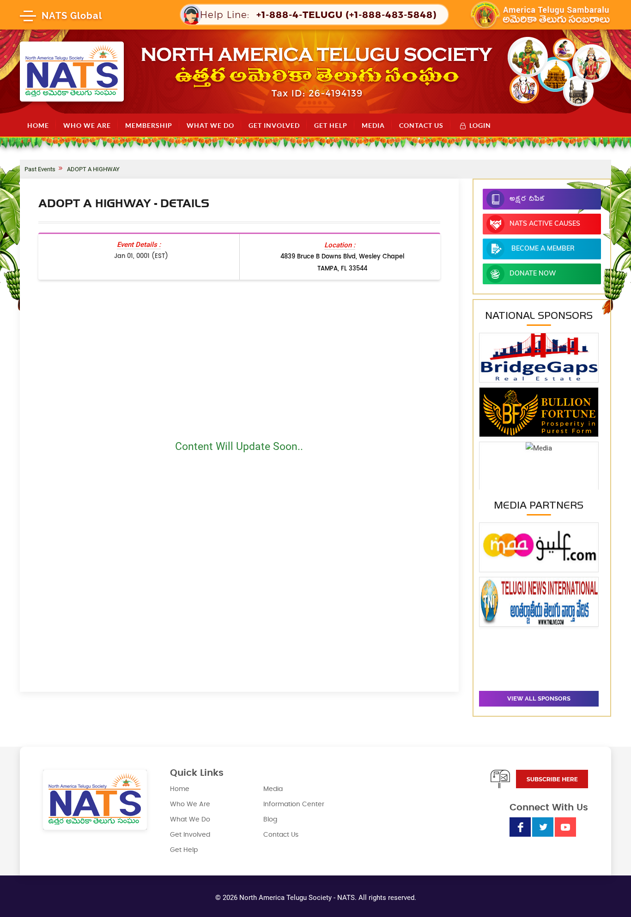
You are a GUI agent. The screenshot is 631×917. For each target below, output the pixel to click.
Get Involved (274, 125)
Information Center (293, 804)
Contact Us (421, 125)
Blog (270, 819)
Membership (148, 125)
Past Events (39, 169)
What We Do (210, 125)
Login (480, 125)
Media (373, 125)
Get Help (330, 125)
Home (38, 125)
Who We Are (87, 125)
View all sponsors (538, 698)
